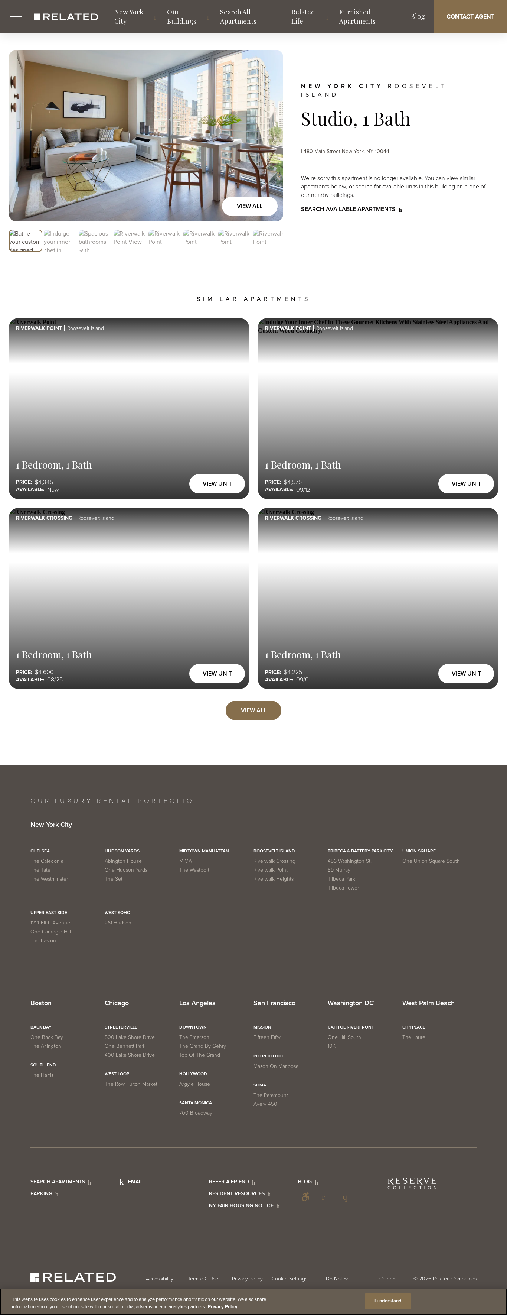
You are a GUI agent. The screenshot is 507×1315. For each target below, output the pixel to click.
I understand (388, 1301)
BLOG (305, 1182)
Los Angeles (197, 1003)
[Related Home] (66, 16)
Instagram (347, 1196)
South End (43, 1065)
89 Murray (339, 870)
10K (332, 1046)
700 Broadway (195, 1113)
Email (135, 1182)
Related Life (303, 16)
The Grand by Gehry (202, 1046)
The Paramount (271, 1095)
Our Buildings (181, 16)
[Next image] (270, 136)
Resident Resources (237, 1194)
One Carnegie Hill (50, 932)
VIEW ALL (253, 710)
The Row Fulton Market (131, 1084)
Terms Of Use (203, 1279)
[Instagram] (347, 1196)
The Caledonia (46, 861)
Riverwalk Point (271, 870)
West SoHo (117, 912)
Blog (418, 16)
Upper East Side (48, 912)
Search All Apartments (238, 16)
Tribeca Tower (343, 888)
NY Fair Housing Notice (241, 1205)
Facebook (326, 1196)
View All (249, 206)
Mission (262, 1027)
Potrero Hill (269, 1056)
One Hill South (344, 1037)
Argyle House (194, 1084)
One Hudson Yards (126, 870)
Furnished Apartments (357, 16)
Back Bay (41, 1027)
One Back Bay (46, 1037)
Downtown (193, 1027)
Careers (387, 1279)
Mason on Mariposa (276, 1066)
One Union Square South (431, 861)
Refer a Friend (229, 1182)
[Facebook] (326, 1196)
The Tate (40, 870)
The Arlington (45, 1046)
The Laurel (414, 1037)
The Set (113, 879)
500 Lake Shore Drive (130, 1037)
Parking (41, 1194)
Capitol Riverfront (351, 1027)
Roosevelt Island (274, 851)
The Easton (43, 940)
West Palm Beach (428, 1003)
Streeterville (121, 1027)
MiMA (185, 861)
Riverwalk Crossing (274, 861)
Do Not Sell (339, 1279)
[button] (25, 241)
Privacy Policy (247, 1279)
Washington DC (351, 1003)
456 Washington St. (350, 861)
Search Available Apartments (348, 209)
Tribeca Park (341, 879)
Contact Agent (470, 16)
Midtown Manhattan (204, 851)
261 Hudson (118, 923)
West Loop (117, 1073)
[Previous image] (22, 136)
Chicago (117, 1003)
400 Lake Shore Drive (130, 1055)
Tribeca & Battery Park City (360, 851)
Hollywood (193, 1073)
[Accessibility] (305, 1196)
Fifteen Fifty (267, 1037)
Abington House (123, 861)
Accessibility (305, 1196)
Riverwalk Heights (274, 879)
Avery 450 (265, 1104)
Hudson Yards (122, 851)
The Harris (41, 1075)
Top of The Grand (199, 1055)
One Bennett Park (125, 1046)
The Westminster (49, 879)
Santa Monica (195, 1102)
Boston (41, 1003)
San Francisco (274, 1003)
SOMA (260, 1085)
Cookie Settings (289, 1279)
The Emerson (194, 1037)
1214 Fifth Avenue (50, 923)
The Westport (194, 870)
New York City (128, 16)
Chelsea (40, 851)
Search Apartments (57, 1182)
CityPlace (413, 1027)
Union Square (419, 851)
